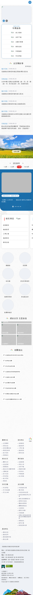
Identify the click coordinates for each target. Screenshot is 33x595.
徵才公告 (5, 452)
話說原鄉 (5, 464)
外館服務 (21, 512)
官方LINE (6, 492)
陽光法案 (5, 539)
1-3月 (5, 167)
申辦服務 (21, 473)
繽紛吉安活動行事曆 (9, 469)
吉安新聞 (5, 443)
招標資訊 (5, 455)
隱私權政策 (5, 577)
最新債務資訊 (23, 505)
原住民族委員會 (10, 366)
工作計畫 (6, 234)
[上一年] (10, 163)
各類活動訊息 (7, 448)
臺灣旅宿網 (8, 361)
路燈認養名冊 (23, 525)
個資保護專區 (23, 503)
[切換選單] (29, 2)
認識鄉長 (6, 225)
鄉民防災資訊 (23, 501)
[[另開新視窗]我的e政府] (3, 566)
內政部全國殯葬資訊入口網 (13, 399)
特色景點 (5, 476)
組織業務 (21, 462)
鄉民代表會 (22, 510)
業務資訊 (21, 520)
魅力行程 (5, 478)
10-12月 (26, 167)
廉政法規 (5, 532)
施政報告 (6, 238)
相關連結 (20, 577)
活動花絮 (5, 471)
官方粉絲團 (6, 490)
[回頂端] (30, 440)
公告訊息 (5, 445)
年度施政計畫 (23, 487)
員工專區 (26, 577)
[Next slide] (7, 21)
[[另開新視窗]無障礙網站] (9, 566)
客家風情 (5, 466)
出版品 (5, 480)
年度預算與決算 (23, 492)
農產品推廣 (6, 450)
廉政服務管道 (7, 537)
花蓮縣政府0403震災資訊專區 (14, 355)
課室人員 (21, 464)
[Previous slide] (4, 21)
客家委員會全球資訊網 (12, 394)
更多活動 (16, 151)
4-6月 (12, 167)
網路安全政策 (12, 577)
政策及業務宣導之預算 (25, 495)
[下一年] (23, 163)
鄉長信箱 (6, 242)
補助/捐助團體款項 (24, 498)
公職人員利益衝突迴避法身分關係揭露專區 (25, 516)
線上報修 (21, 476)
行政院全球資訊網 (10, 388)
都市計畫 (21, 523)
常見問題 (5, 487)
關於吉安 (5, 462)
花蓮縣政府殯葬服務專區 (12, 372)
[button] (15, 206)
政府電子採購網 (10, 383)
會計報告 (21, 490)
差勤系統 (4, 579)
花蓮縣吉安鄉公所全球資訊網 (8, 2)
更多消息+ (28, 66)
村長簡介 (21, 471)
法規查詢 (21, 508)
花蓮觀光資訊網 (10, 377)
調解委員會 (22, 469)
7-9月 (19, 167)
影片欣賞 (5, 473)
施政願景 (6, 229)
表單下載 (21, 466)
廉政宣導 (5, 534)
